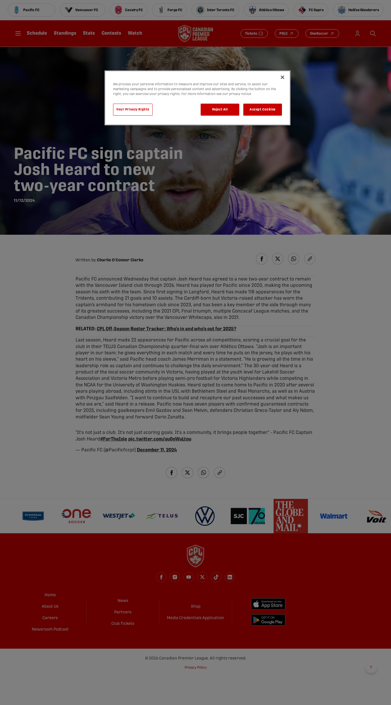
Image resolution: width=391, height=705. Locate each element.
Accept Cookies (263, 109)
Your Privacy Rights (132, 109)
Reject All (220, 109)
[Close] (282, 77)
